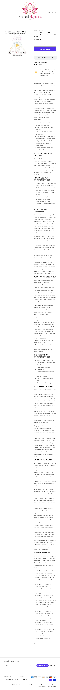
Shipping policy (42, 686)
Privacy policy (44, 684)
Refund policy (37, 684)
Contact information (52, 686)
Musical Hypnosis (19, 684)
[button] (3, 12)
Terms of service (52, 684)
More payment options (45, 52)
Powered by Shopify (28, 684)
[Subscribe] (30, 665)
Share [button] (36, 643)
